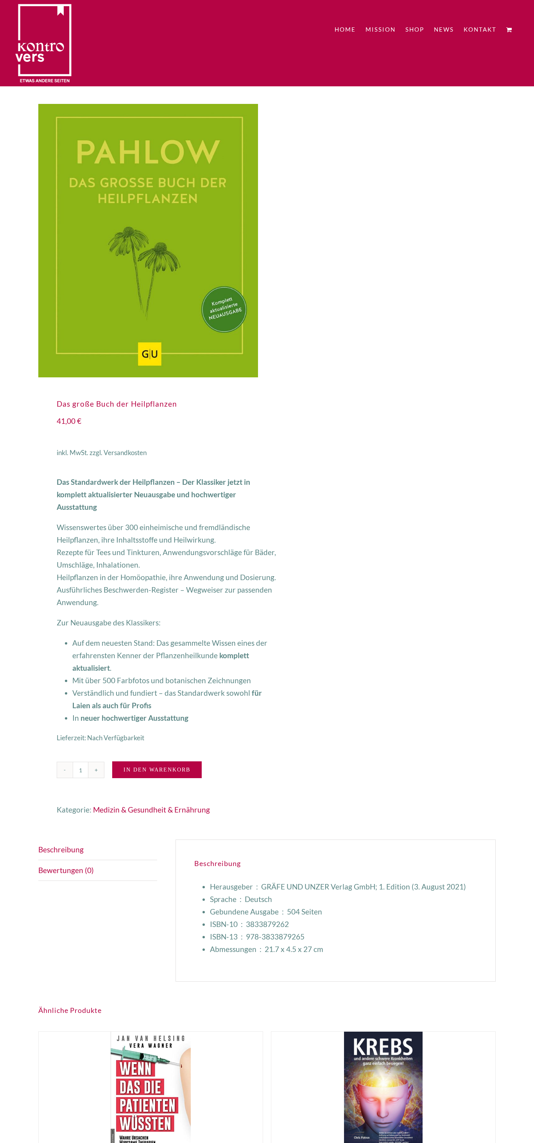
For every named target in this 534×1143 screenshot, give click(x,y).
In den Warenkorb (157, 770)
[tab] (97, 849)
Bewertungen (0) (66, 870)
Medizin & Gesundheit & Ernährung (151, 809)
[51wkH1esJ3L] (148, 240)
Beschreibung (61, 849)
